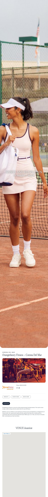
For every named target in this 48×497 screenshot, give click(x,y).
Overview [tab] (6, 403)
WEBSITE (6, 396)
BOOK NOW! (26, 396)
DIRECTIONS (16, 396)
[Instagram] (19, 388)
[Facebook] (17, 388)
